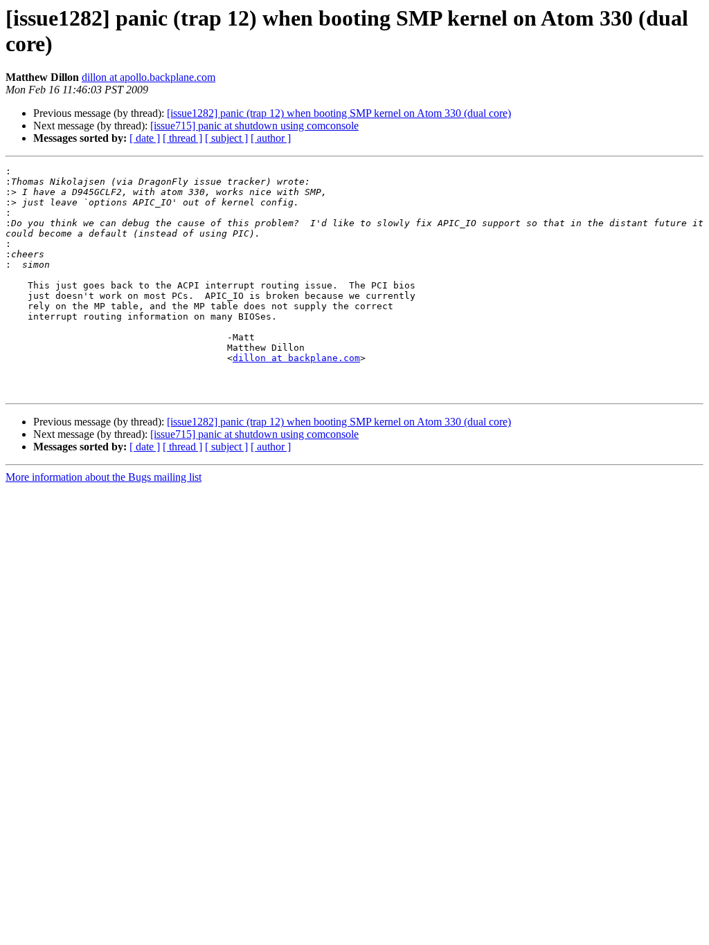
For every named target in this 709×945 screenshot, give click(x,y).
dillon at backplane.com (296, 358)
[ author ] (271, 138)
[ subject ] (226, 138)
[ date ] (144, 138)
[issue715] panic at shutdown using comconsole (254, 125)
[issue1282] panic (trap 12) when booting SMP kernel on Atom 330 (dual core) (339, 113)
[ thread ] (182, 138)
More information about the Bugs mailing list (103, 477)
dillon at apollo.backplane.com (148, 77)
